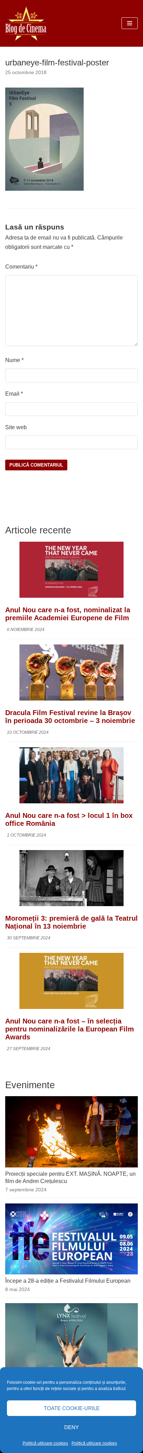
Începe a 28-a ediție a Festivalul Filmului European (68, 1281)
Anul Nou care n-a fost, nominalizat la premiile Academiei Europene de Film (67, 614)
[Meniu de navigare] (129, 23)
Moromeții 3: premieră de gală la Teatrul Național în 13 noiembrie (71, 922)
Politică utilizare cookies (45, 1443)
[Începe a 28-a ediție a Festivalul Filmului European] (71, 1272)
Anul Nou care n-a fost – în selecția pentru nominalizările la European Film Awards (69, 1029)
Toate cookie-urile (72, 1408)
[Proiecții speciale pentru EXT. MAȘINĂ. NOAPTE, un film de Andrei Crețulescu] (71, 1165)
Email (14, 394)
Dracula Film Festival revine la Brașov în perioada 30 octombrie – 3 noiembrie (70, 716)
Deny (71, 1427)
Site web (16, 427)
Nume (14, 360)
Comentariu (21, 267)
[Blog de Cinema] (26, 23)
